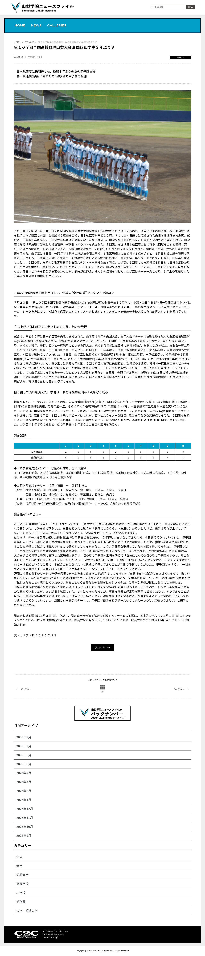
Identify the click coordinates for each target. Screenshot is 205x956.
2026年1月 (23, 799)
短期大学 (22, 874)
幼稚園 (20, 901)
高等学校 (180, 57)
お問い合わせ (49, 937)
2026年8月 (23, 737)
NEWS (36, 25)
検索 (190, 7)
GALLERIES (56, 25)
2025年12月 (24, 808)
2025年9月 (23, 835)
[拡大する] (187, 94)
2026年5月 (23, 764)
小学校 (20, 892)
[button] (102, 647)
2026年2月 (23, 790)
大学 (19, 866)
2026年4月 (23, 773)
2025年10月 (24, 826)
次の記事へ (179, 689)
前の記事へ (26, 689)
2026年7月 (23, 746)
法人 (19, 857)
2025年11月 (24, 817)
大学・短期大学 (27, 910)
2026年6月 (23, 755)
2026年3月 (23, 781)
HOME (19, 25)
